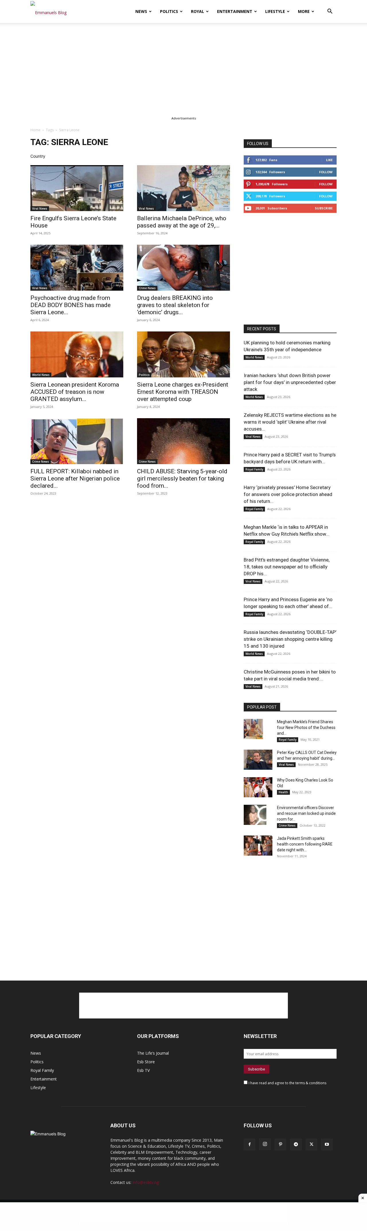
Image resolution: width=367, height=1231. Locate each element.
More (304, 11)
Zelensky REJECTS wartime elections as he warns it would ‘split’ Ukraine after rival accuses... (290, 422)
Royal (197, 11)
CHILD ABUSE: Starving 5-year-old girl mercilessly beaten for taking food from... (182, 478)
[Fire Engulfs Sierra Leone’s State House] (76, 188)
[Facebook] (249, 1144)
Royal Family (254, 469)
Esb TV (143, 1070)
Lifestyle (275, 11)
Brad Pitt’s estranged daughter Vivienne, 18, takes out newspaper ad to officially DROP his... (286, 566)
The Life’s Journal (153, 1053)
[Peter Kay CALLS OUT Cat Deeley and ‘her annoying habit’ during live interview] (258, 760)
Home (35, 130)
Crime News (147, 288)
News (141, 11)
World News (41, 375)
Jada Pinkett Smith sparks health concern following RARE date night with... (305, 844)
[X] (311, 1144)
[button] (330, 12)
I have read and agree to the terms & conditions (287, 1082)
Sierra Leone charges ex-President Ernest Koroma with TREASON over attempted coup (182, 391)
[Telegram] (296, 1144)
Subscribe (324, 208)
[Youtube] (327, 1144)
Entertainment (234, 11)
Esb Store (146, 1061)
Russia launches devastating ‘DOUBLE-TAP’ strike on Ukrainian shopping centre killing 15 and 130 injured (290, 639)
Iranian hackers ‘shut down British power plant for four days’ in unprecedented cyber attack (290, 382)
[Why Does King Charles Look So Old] (258, 787)
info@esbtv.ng (145, 1182)
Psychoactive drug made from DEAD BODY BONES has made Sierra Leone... (70, 305)
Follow (326, 172)
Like (329, 160)
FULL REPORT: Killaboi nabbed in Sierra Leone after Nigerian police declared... (75, 478)
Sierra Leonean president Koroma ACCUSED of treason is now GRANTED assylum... (74, 391)
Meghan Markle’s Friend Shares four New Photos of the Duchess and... (306, 727)
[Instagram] (265, 1144)
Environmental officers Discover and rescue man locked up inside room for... (306, 813)
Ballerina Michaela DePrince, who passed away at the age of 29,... (181, 222)
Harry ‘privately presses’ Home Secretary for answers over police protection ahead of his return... (288, 494)
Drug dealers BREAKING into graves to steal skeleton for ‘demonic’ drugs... (175, 305)
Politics (169, 11)
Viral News (39, 209)
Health (283, 792)
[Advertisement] (183, 65)
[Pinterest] (280, 1144)
